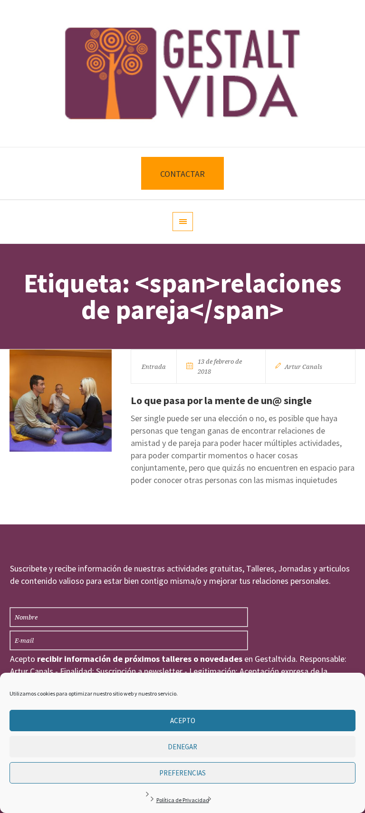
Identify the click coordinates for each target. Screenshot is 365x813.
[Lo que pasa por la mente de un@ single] (61, 400)
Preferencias (182, 772)
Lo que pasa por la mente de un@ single (221, 400)
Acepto (182, 720)
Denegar (182, 746)
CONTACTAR (182, 173)
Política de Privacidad (182, 799)
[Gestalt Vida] (182, 73)
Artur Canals (303, 366)
